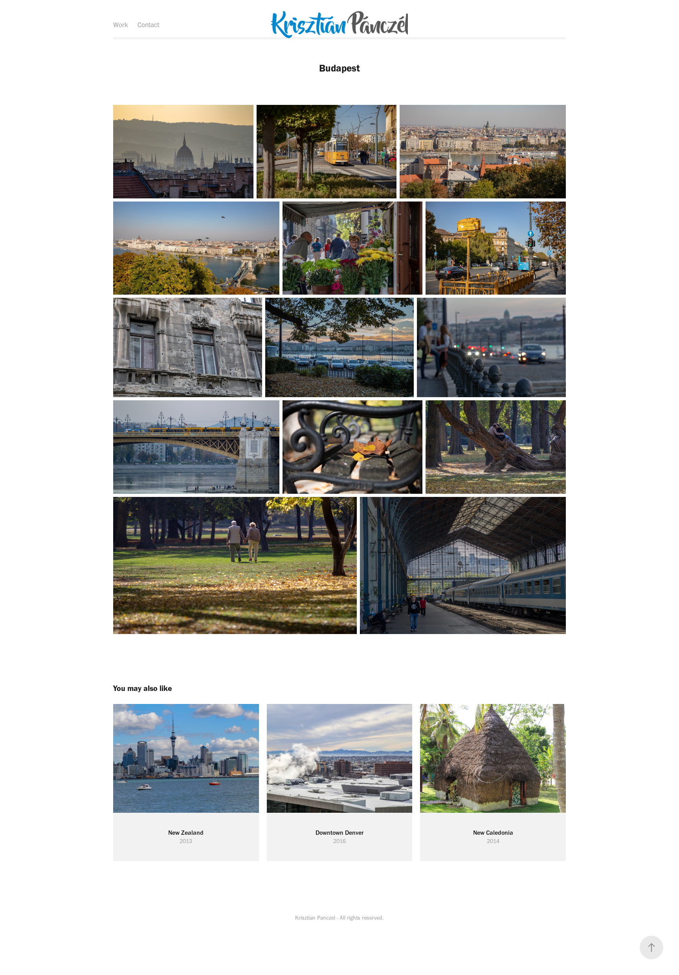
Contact (148, 25)
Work (120, 25)
